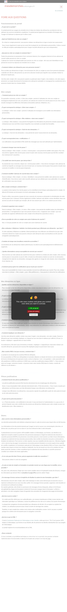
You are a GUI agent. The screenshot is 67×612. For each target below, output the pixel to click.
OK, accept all (34, 308)
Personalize (33, 314)
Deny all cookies (34, 311)
